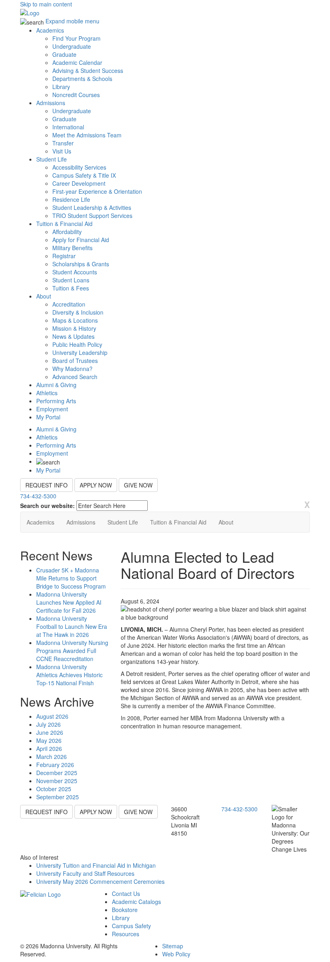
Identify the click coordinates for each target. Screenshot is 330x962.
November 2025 (56, 781)
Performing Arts (56, 401)
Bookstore (125, 910)
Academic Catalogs (136, 902)
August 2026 (52, 716)
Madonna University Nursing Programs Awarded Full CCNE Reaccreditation (72, 651)
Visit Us (61, 151)
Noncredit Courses (76, 95)
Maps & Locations (75, 320)
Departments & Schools (82, 79)
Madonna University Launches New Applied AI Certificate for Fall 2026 (68, 602)
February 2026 (55, 765)
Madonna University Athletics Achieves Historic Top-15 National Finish (69, 675)
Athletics (47, 393)
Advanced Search (74, 377)
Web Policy (176, 954)
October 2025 (53, 789)
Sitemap (172, 946)
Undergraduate (71, 46)
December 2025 (56, 773)
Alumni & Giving (56, 385)
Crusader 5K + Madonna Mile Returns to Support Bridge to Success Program (71, 578)
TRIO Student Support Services (92, 215)
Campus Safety (131, 926)
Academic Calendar (77, 62)
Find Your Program (76, 38)
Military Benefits (72, 248)
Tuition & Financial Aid (64, 224)
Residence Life (71, 199)
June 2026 (49, 732)
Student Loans (70, 280)
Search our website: (47, 506)
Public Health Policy (77, 344)
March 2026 (51, 757)
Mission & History (74, 328)
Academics (50, 30)
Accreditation (68, 304)
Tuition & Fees (70, 288)
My (48, 417)
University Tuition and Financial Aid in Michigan (96, 865)
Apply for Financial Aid (80, 240)
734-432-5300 (38, 496)
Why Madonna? (72, 369)
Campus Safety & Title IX (84, 175)
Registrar (64, 256)
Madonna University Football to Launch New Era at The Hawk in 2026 (71, 626)
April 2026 (49, 748)
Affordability (67, 232)
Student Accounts (74, 272)
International (68, 127)
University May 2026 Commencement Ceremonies (100, 881)
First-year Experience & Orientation (97, 191)
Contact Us (126, 893)
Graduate (64, 54)
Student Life (51, 159)
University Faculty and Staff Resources (85, 873)
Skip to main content (46, 4)
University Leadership (79, 352)
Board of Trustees (75, 361)
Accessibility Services (79, 167)
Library (61, 87)
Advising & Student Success (87, 70)
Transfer (63, 143)
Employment (52, 409)
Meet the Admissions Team (87, 135)
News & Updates (73, 336)
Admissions (50, 103)
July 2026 (48, 724)
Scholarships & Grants (80, 264)
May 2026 (49, 740)
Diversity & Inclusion (77, 312)
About (43, 296)
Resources (125, 934)
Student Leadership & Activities (91, 207)
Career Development (78, 183)
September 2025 (57, 797)
